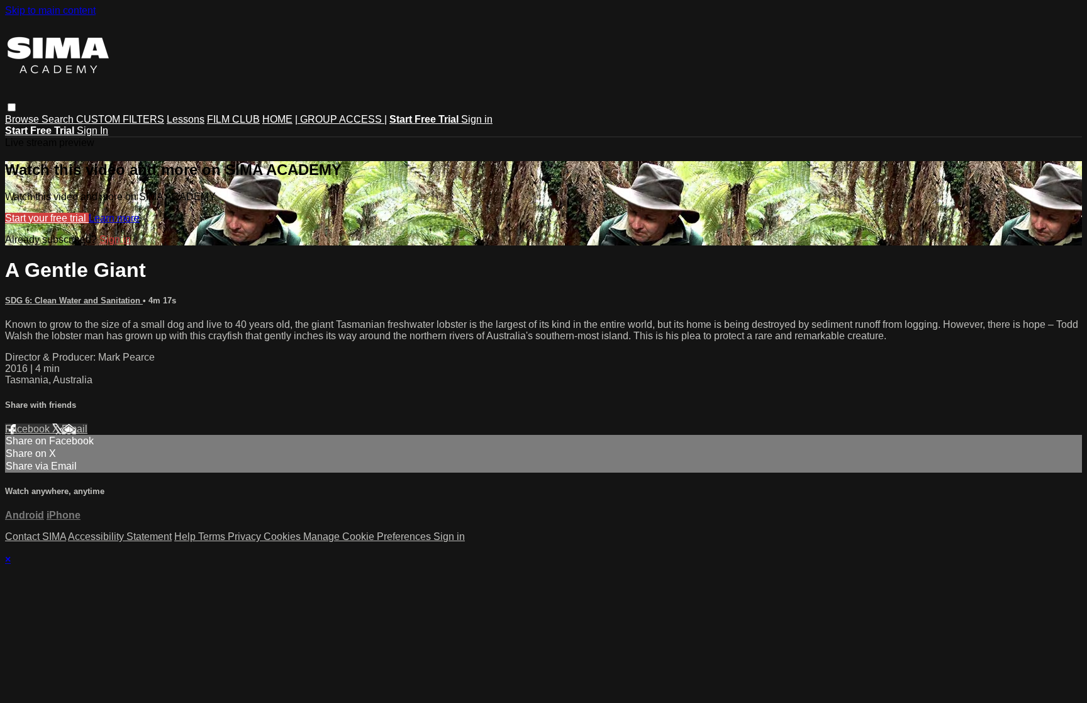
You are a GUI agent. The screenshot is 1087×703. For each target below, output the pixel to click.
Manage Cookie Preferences (368, 536)
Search (59, 119)
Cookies (283, 536)
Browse (23, 119)
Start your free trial (47, 218)
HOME (277, 119)
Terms (213, 536)
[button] (12, 107)
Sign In (92, 130)
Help (186, 536)
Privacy (246, 536)
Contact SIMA (35, 536)
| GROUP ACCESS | (341, 119)
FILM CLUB (233, 119)
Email (74, 429)
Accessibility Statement (120, 536)
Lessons (185, 119)
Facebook (28, 429)
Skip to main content (50, 10)
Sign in (477, 119)
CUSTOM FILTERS (120, 119)
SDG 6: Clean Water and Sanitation (74, 300)
